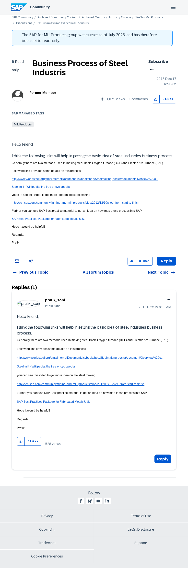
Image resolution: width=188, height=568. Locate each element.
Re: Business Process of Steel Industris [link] (63, 23)
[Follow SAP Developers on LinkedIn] (107, 501)
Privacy (47, 516)
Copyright (47, 529)
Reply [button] (166, 261)
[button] (156, 99)
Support (141, 543)
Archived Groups (93, 17)
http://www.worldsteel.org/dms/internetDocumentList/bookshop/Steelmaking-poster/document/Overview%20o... (85, 179)
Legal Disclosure (141, 529)
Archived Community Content (58, 17)
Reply (162, 459)
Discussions (24, 23)
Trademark (47, 543)
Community (40, 7)
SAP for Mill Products (149, 17)
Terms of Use (141, 516)
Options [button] (150, 69)
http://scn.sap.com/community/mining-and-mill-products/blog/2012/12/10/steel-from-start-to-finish (75, 202)
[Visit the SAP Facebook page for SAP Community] (81, 501)
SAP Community (22, 17)
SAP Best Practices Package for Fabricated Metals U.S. (48, 219)
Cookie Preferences (47, 556)
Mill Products (23, 124)
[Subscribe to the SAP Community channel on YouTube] (98, 501)
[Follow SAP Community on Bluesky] (90, 501)
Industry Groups (120, 17)
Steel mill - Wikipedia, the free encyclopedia (41, 187)
